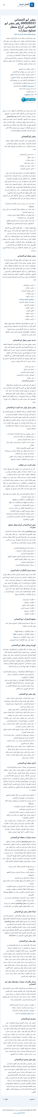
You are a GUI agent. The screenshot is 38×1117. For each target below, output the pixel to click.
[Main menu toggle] (4, 5)
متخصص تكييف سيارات (26, 299)
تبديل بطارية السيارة (27, 1013)
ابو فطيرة (27, 94)
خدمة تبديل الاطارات (27, 86)
